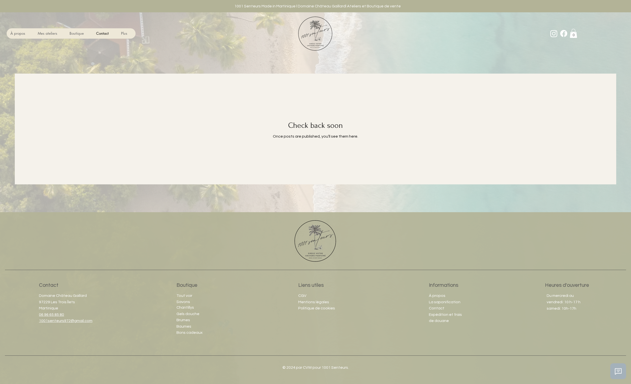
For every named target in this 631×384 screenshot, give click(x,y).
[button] (50, 33)
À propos (437, 296)
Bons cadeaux (189, 333)
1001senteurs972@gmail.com (65, 321)
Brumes (183, 320)
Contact (436, 308)
